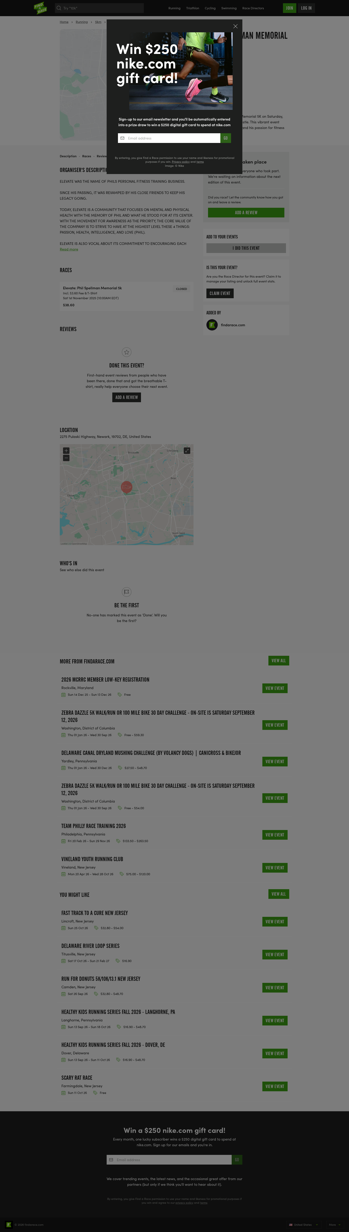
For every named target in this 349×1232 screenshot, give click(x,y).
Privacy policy (181, 162)
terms (200, 162)
